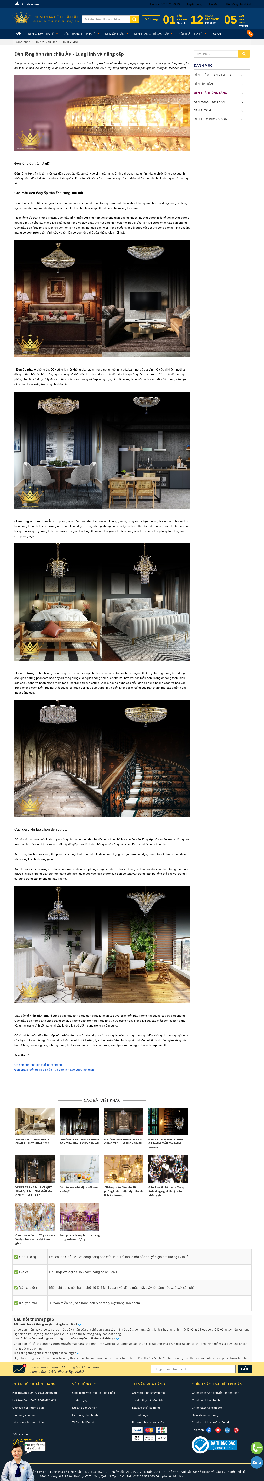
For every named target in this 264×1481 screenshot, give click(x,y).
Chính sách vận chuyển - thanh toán (215, 1392)
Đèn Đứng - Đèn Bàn (209, 102)
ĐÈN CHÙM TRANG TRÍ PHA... (214, 75)
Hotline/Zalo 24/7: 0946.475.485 (34, 1400)
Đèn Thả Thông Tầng (210, 93)
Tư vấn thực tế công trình (148, 1400)
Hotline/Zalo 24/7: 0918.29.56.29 (34, 1392)
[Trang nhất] (19, 34)
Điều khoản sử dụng (205, 1415)
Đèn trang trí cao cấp (152, 34)
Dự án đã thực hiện (84, 1407)
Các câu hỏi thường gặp (28, 1407)
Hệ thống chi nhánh (239, 4)
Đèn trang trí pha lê (80, 34)
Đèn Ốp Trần (115, 34)
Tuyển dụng (194, 4)
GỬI (244, 1369)
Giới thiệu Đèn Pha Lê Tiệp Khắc (93, 1392)
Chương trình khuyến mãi (148, 1392)
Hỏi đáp (214, 4)
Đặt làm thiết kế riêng (146, 1407)
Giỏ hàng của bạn (24, 1415)
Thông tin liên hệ (83, 1422)
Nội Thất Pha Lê (190, 34)
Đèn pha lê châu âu (169, 1476)
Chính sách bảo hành (206, 1400)
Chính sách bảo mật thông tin (211, 1422)
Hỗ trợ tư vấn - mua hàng (29, 1422)
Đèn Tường (202, 110)
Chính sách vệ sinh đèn (207, 1407)
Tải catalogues (29, 4)
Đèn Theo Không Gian (210, 119)
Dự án (216, 34)
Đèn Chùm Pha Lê (41, 34)
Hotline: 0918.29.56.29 (165, 4)
